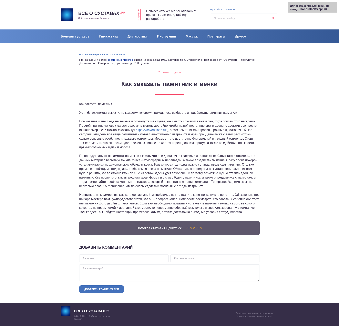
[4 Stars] (197, 228)
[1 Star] (187, 228)
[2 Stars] (190, 228)
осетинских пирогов (120, 59)
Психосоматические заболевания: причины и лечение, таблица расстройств (171, 15)
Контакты (230, 9)
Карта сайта (216, 9)
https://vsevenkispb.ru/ (151, 129)
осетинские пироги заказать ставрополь (102, 54)
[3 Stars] (194, 228)
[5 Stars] (200, 228)
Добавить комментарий (101, 289)
